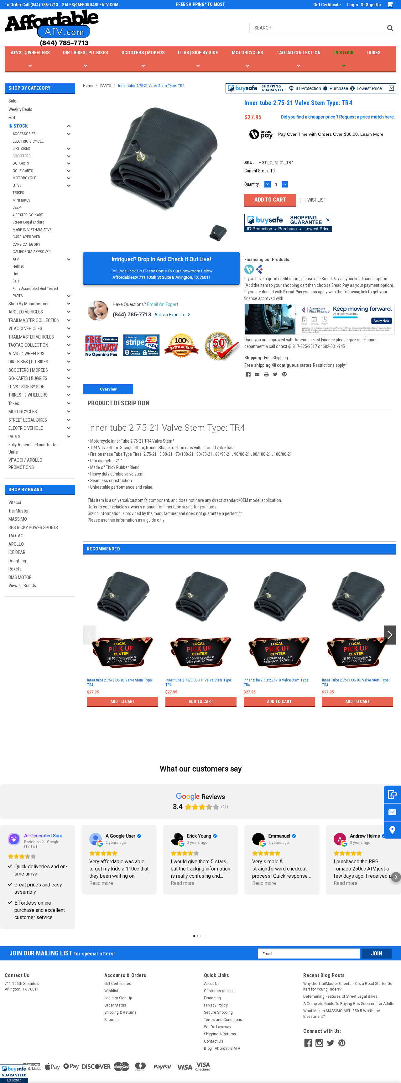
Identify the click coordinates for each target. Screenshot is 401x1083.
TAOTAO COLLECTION (298, 52)
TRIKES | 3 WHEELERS (28, 395)
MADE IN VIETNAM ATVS (32, 229)
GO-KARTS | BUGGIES (27, 378)
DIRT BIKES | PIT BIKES (85, 52)
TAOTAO (15, 536)
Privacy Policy (216, 1005)
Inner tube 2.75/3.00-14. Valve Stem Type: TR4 (198, 682)
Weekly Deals (20, 109)
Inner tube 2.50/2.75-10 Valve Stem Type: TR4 (277, 682)
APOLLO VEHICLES (25, 312)
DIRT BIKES (21, 148)
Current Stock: (259, 170)
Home (88, 86)
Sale (12, 101)
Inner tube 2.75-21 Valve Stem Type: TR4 (151, 86)
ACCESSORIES (24, 133)
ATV (16, 259)
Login (352, 4)
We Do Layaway (217, 1027)
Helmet (18, 266)
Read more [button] (101, 883)
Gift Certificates (117, 983)
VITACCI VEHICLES (25, 328)
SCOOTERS (22, 156)
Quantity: (252, 184)
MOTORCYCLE (24, 178)
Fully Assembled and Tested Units (33, 448)
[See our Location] (392, 830)
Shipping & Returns (120, 1012)
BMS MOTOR (20, 577)
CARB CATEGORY (26, 244)
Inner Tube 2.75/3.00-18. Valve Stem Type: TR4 (356, 682)
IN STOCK (343, 52)
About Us (212, 983)
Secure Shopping (218, 1012)
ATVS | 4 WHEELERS (30, 52)
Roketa (15, 569)
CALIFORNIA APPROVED (32, 251)
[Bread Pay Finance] (249, 268)
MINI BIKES (21, 200)
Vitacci (14, 502)
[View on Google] (95, 839)
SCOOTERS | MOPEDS (143, 52)
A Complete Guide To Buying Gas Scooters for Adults (348, 1004)
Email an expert (162, 304)
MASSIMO (17, 519)
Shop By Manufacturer (28, 304)
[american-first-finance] (259, 268)
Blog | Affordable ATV (222, 1048)
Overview (108, 389)
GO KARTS (21, 163)
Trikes (13, 403)
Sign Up (373, 4)
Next (390, 635)
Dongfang (17, 561)
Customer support (219, 991)
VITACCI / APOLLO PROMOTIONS (25, 463)
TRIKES (373, 52)
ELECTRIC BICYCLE (28, 141)
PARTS (18, 295)
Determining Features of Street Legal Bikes (340, 996)
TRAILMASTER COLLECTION (34, 320)
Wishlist (111, 991)
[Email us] (392, 812)
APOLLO (16, 544)
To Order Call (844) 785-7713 (31, 4)
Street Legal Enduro (28, 222)
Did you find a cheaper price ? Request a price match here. (338, 116)
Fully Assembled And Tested (35, 288)
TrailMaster (18, 511)
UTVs (17, 185)
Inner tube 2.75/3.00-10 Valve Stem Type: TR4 (120, 682)
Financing (212, 998)
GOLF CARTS (23, 170)
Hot (11, 117)
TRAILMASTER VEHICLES (31, 337)
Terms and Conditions (223, 1019)
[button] (14, 1073)
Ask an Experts (169, 314)
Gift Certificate (327, 4)
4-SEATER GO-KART (28, 215)
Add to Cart (122, 701)
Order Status (115, 1005)
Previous (89, 635)
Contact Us (213, 1041)
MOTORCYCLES (247, 52)
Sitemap (111, 1019)
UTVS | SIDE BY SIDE (198, 52)
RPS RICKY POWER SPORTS (33, 527)
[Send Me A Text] (392, 794)
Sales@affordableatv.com (90, 4)
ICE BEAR (16, 552)
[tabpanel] (122, 642)
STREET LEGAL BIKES (27, 420)
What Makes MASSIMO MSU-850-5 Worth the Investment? (341, 1014)
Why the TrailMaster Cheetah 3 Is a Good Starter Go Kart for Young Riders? (347, 986)
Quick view (122, 627)
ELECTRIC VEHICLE (25, 428)
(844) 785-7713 (132, 314)
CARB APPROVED (26, 236)
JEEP (17, 207)
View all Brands (22, 585)
